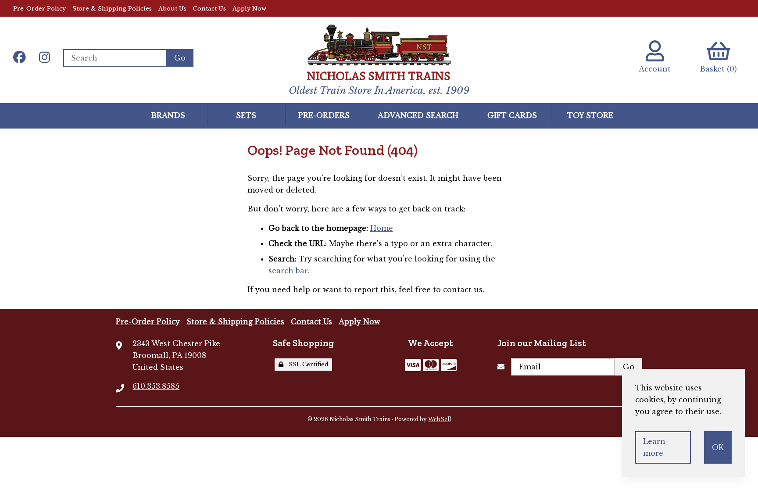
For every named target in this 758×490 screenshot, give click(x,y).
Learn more (654, 447)
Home (381, 228)
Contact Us (209, 8)
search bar (287, 270)
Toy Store (590, 115)
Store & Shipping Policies (112, 8)
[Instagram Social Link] (44, 58)
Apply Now (249, 8)
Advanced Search (418, 115)
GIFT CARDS (512, 115)
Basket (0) (718, 68)
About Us (172, 8)
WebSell (439, 419)
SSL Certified (307, 364)
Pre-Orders (324, 115)
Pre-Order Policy (39, 8)
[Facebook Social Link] (19, 58)
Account (655, 68)
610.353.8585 (155, 386)
